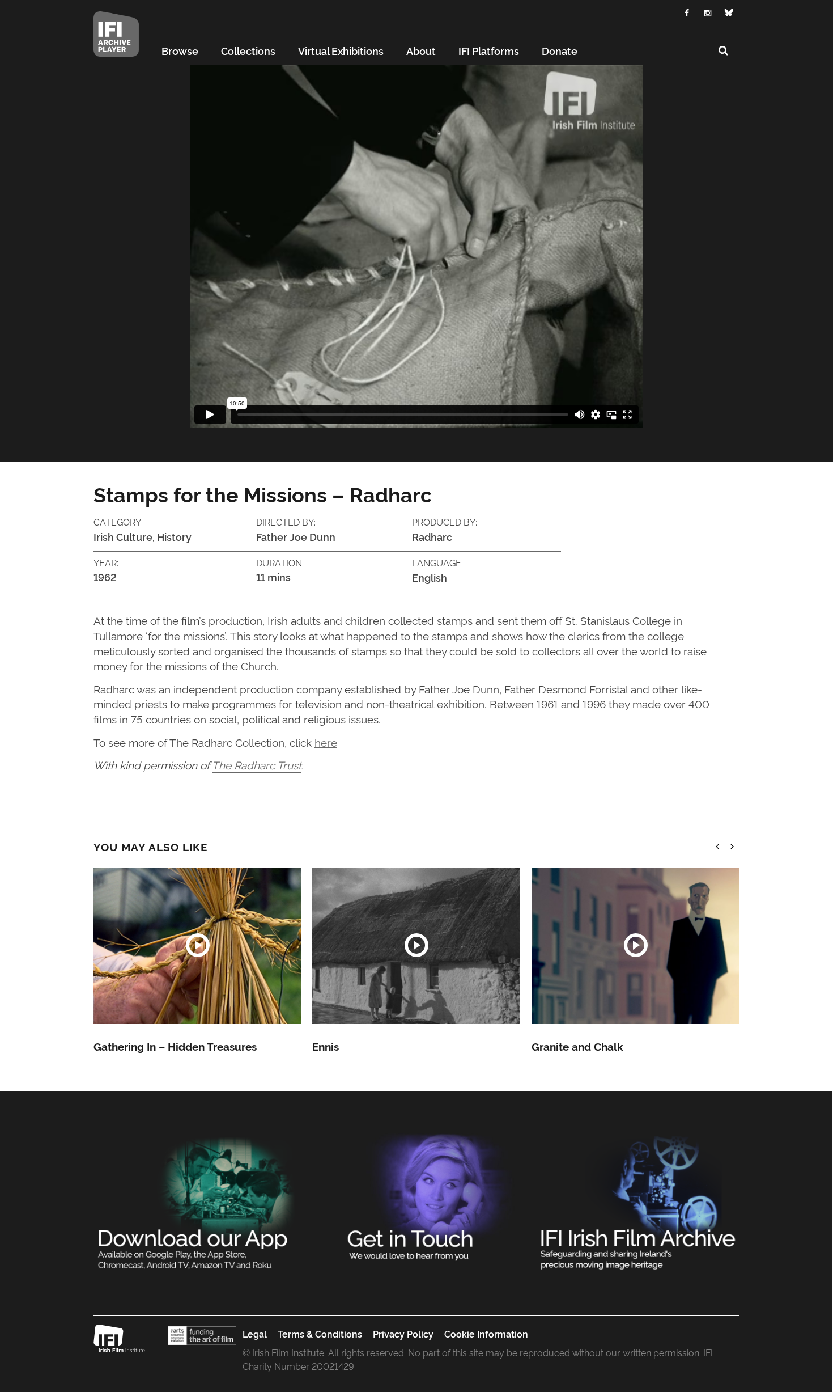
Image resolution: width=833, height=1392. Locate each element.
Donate (559, 50)
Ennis (325, 1046)
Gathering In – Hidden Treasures (175, 1046)
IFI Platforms (488, 50)
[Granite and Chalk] (635, 946)
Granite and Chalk (577, 1046)
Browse (180, 50)
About (421, 50)
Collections (248, 50)
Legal (255, 1333)
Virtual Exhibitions (341, 50)
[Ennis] (416, 946)
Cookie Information (486, 1333)
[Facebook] (687, 11)
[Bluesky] (729, 12)
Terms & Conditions (320, 1333)
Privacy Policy (403, 1333)
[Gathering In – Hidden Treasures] (197, 946)
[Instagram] (708, 11)
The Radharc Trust (256, 764)
